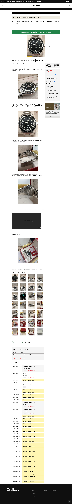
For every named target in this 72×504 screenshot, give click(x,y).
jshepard (33, 446)
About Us (33, 490)
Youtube (53, 495)
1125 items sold (49, 71)
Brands (28, 5)
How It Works (20, 5)
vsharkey (24, 382)
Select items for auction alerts (35, 13)
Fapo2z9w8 (34, 443)
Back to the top (12, 498)
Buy (47, 5)
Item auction (23, 358)
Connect (52, 5)
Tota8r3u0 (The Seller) (27, 366)
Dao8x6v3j (34, 453)
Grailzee (36, 5)
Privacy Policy (45, 490)
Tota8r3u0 (50, 70)
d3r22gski (33, 461)
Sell (43, 5)
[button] (49, 46)
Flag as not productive (32, 370)
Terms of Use (44, 491)
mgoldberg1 (33, 471)
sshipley (33, 380)
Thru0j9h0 (33, 476)
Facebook (54, 491)
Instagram (54, 490)
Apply (68, 1)
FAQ (42, 493)
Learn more (52, 116)
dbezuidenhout (34, 431)
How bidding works (16, 358)
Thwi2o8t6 (33, 479)
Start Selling (34, 495)
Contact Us (44, 495)
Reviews (33, 496)
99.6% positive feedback (51, 73)
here (40, 17)
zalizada (24, 373)
